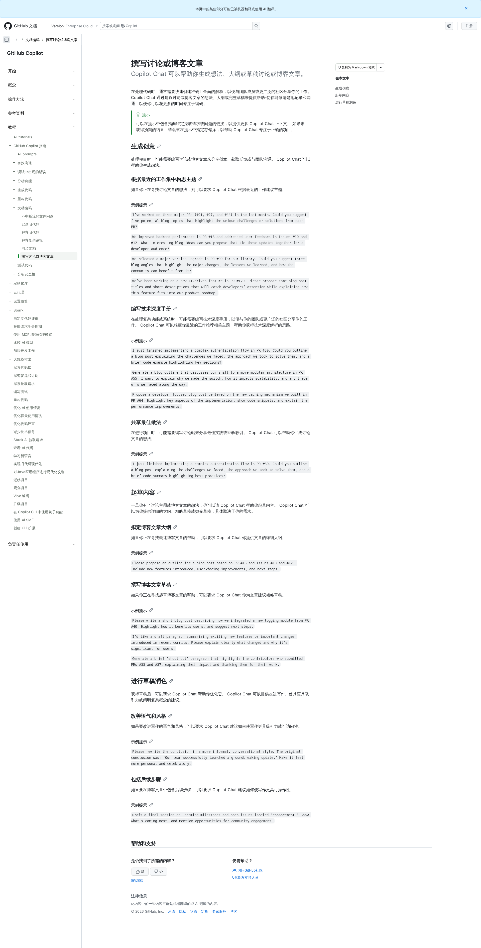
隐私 (182, 911)
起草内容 (143, 492)
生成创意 (143, 146)
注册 (469, 26)
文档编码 (33, 40)
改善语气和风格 (148, 716)
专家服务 (219, 911)
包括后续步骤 (146, 779)
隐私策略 (137, 880)
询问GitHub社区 (250, 870)
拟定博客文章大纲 (151, 527)
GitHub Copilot (25, 53)
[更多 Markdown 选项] (381, 67)
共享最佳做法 (146, 422)
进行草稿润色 (149, 680)
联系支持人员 (248, 877)
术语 (171, 911)
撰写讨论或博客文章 (61, 40)
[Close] (467, 8)
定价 (204, 911)
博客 (233, 911)
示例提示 (139, 204)
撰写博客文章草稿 (151, 585)
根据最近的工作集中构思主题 (163, 179)
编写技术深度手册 (151, 309)
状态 (193, 911)
